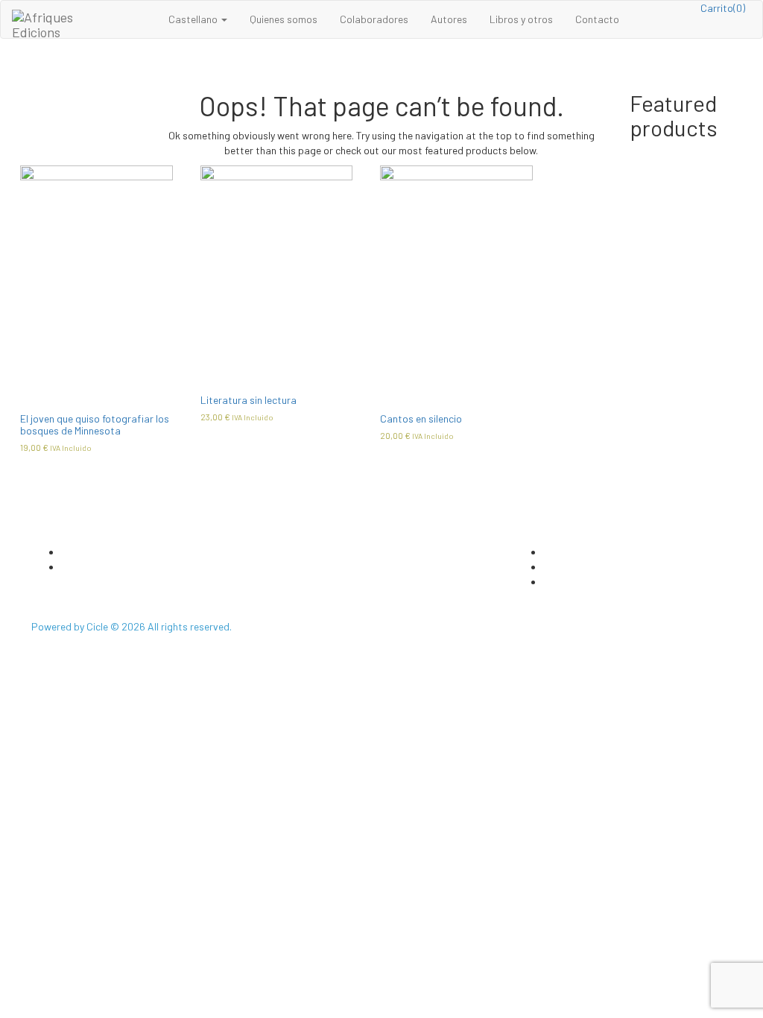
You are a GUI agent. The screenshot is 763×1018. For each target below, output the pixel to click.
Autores (449, 19)
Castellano (194, 19)
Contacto (597, 19)
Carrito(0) (722, 7)
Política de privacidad (592, 552)
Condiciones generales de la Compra (625, 581)
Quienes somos (283, 19)
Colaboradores (374, 19)
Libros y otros (521, 19)
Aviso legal (567, 566)
